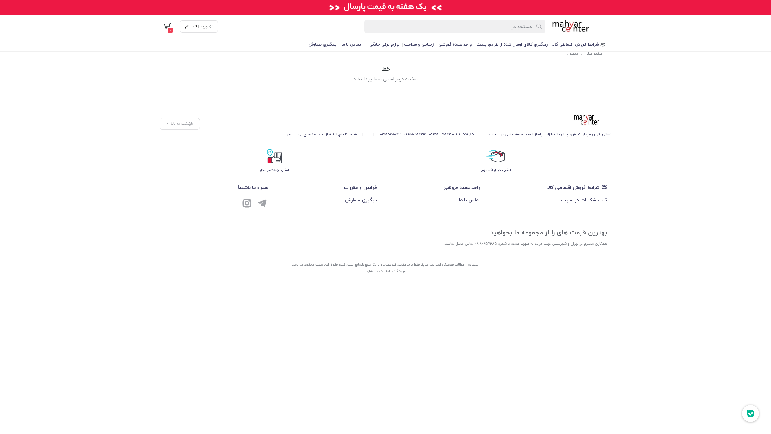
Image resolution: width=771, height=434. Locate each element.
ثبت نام (191, 26)
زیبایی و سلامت (419, 44)
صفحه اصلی (593, 53)
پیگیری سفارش (322, 44)
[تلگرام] (262, 204)
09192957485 (463, 134)
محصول (573, 53)
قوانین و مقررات (360, 187)
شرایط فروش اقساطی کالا (576, 44)
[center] (539, 26)
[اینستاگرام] (247, 204)
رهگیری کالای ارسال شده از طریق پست (512, 44)
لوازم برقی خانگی (384, 44)
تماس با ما (351, 44)
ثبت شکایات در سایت (584, 200)
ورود (204, 26)
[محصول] (449, 120)
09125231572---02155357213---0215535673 (415, 134)
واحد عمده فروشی (455, 44)
